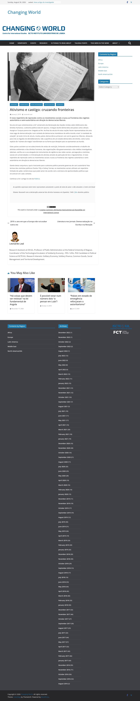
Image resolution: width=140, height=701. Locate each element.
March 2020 (62, 485)
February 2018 (63, 600)
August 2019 (63, 517)
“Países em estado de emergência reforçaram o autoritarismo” (81, 300)
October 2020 (63, 453)
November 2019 (64, 503)
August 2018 (63, 573)
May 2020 (62, 476)
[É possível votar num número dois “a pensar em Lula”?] (51, 279)
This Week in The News (100, 43)
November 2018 (64, 559)
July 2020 (61, 467)
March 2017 (62, 651)
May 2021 (62, 420)
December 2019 (64, 499)
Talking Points (81, 43)
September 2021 (64, 402)
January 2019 (63, 550)
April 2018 (62, 591)
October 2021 (63, 397)
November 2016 (64, 670)
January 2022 (63, 383)
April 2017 (62, 647)
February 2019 (63, 545)
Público (37, 179)
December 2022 (64, 333)
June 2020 (62, 471)
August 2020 (63, 462)
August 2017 (63, 628)
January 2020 (63, 494)
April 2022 (62, 370)
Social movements (36, 104)
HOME (11, 43)
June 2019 (62, 527)
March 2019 (62, 540)
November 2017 (64, 614)
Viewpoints (22, 43)
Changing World (24, 12)
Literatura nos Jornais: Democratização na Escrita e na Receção (74, 223)
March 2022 (62, 374)
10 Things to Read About (61, 43)
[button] (119, 43)
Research (43, 43)
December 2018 (64, 554)
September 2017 (64, 624)
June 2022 (62, 360)
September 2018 (64, 568)
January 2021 (63, 439)
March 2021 (62, 430)
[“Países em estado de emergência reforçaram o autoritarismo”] (81, 279)
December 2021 (64, 388)
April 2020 (62, 480)
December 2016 (64, 665)
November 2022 (64, 337)
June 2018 (62, 582)
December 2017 (64, 610)
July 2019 (61, 522)
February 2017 (63, 656)
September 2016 (64, 679)
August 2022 (63, 351)
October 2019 (63, 508)
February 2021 (63, 434)
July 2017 (61, 633)
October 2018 (63, 564)
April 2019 (62, 536)
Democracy (14, 104)
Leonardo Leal (28, 114)
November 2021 (64, 393)
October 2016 (63, 674)
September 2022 (64, 346)
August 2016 (63, 684)
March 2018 (62, 596)
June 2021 (62, 416)
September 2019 (64, 513)
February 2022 (63, 379)
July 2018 (61, 577)
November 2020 (64, 448)
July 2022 (61, 356)
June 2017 (62, 637)
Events (33, 43)
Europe (100, 63)
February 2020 (63, 490)
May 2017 (62, 642)
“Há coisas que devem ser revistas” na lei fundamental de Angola (21, 300)
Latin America (103, 67)
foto (76, 192)
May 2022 (62, 365)
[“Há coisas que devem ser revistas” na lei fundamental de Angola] (21, 279)
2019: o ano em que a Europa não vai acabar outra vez (28, 223)
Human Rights (24, 104)
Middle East (102, 71)
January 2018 (63, 605)
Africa (100, 60)
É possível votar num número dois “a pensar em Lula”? (50, 298)
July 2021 (61, 411)
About (115, 43)
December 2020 (64, 443)
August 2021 (63, 406)
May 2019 (62, 531)
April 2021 (62, 425)
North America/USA (105, 74)
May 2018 (62, 587)
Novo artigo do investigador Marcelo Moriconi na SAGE (44, 3)
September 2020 (64, 457)
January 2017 (63, 661)
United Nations (49, 104)
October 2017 (63, 619)
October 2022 (63, 342)
